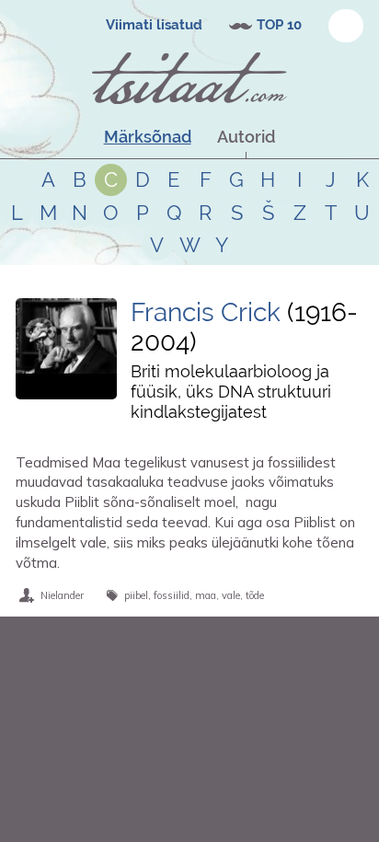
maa (205, 595)
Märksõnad (147, 136)
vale (231, 595)
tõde (255, 595)
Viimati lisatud (154, 25)
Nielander (62, 595)
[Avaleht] (189, 78)
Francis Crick (206, 312)
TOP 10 (279, 25)
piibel (136, 595)
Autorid (246, 136)
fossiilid (172, 595)
